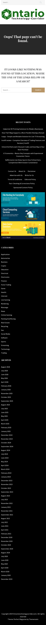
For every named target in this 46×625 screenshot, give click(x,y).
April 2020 (4, 568)
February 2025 (6, 427)
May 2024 (4, 461)
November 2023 (7, 484)
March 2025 (5, 424)
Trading (4, 353)
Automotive (5, 258)
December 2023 (6, 480)
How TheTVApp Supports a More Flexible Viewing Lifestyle (23, 133)
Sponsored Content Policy (23, 187)
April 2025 (4, 420)
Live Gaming (5, 300)
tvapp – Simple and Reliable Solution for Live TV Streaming (23, 136)
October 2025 (6, 397)
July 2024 (4, 454)
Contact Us (12, 171)
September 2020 (7, 549)
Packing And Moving (8, 319)
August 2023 (5, 496)
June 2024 (4, 458)
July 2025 (4, 408)
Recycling (4, 326)
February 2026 (6, 386)
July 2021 (4, 522)
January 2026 (6, 390)
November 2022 (7, 503)
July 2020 (4, 556)
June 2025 (4, 412)
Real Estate (5, 323)
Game (3, 288)
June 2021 (4, 526)
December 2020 (6, 537)
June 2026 (4, 374)
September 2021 (7, 515)
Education (4, 269)
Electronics (5, 277)
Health (3, 292)
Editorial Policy (30, 179)
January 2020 (6, 575)
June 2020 (4, 560)
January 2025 (6, 431)
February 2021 (6, 534)
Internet (4, 296)
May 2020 (4, 564)
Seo (2, 330)
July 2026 (4, 371)
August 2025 (5, 405)
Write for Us (29, 175)
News (3, 311)
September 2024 (7, 446)
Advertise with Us (16, 175)
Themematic (33, 619)
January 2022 (6, 507)
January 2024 (6, 477)
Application (5, 254)
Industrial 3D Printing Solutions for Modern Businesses (23, 129)
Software (4, 338)
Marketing (5, 304)
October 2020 (6, 545)
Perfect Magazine (20, 619)
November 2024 (7, 439)
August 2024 (5, 450)
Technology (5, 349)
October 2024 (6, 443)
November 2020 (7, 541)
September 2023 (7, 492)
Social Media (5, 334)
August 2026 (5, 367)
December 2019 (6, 579)
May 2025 (4, 416)
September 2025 (7, 401)
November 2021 (7, 511)
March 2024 (5, 469)
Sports (3, 342)
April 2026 (4, 382)
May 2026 (4, 378)
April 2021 (4, 530)
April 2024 (4, 465)
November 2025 (7, 393)
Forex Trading (6, 285)
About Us (22, 171)
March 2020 (5, 571)
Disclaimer (32, 171)
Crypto (3, 266)
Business (4, 262)
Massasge (4, 307)
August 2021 (5, 518)
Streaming (5, 345)
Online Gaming (6, 315)
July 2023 (4, 499)
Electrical (4, 273)
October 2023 (6, 488)
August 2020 (5, 553)
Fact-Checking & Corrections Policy (22, 183)
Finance (4, 281)
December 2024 (6, 435)
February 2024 (6, 473)
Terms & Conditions (15, 179)
